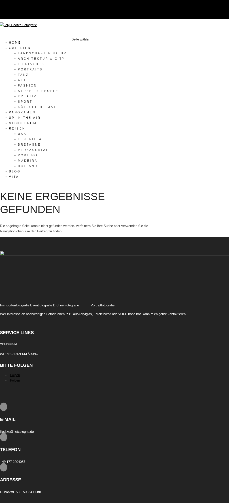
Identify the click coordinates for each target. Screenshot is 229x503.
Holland (28, 166)
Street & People (38, 91)
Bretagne (29, 144)
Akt (22, 80)
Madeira (28, 160)
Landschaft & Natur (42, 53)
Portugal (29, 155)
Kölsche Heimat (37, 107)
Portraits (30, 69)
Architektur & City (41, 58)
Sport (25, 101)
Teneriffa (30, 139)
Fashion (27, 85)
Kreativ (27, 96)
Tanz (23, 74)
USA (22, 134)
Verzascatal (33, 150)
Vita (14, 176)
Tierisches (31, 64)
